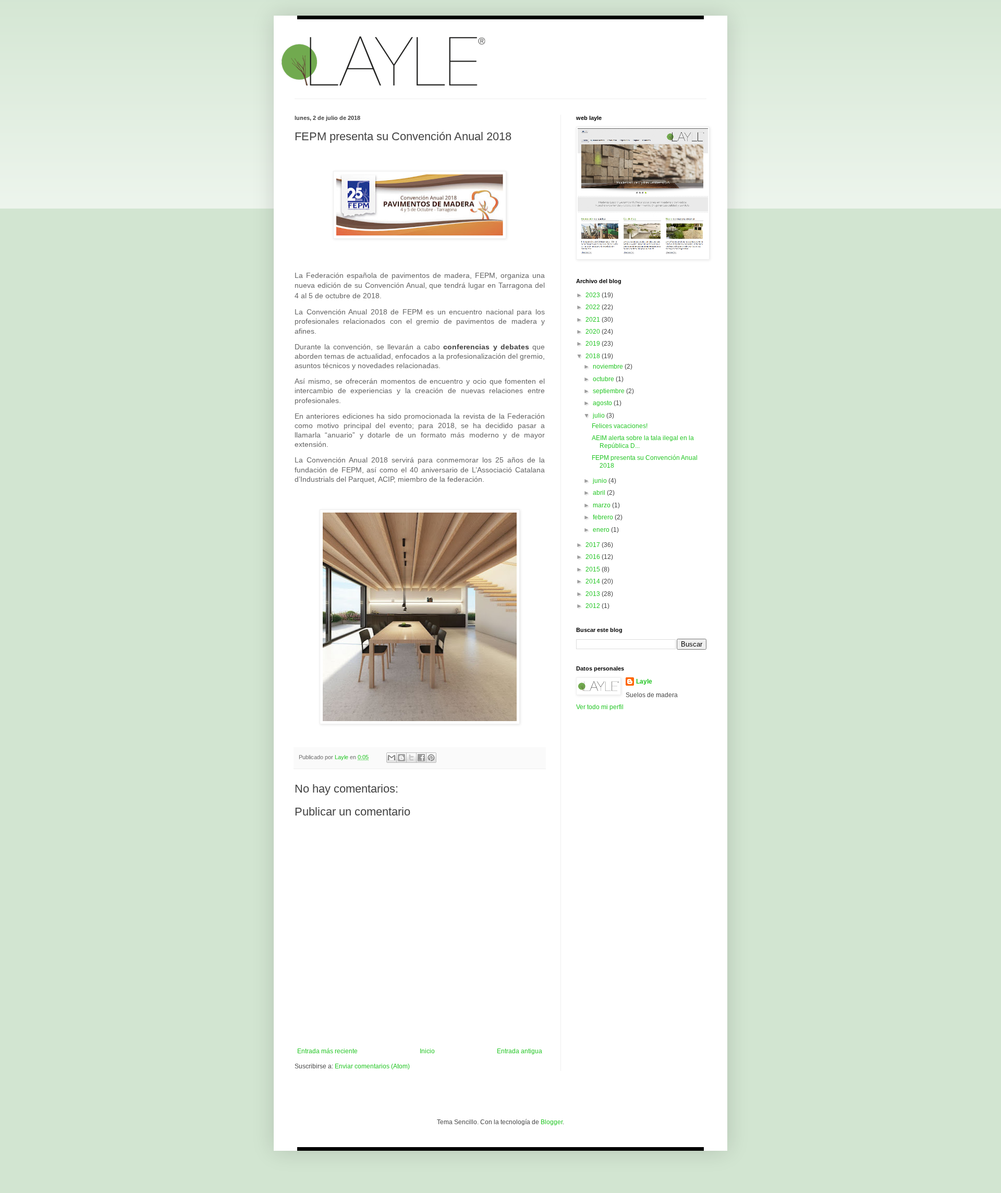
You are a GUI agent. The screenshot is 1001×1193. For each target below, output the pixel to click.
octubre (604, 379)
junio (600, 480)
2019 (593, 343)
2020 (593, 331)
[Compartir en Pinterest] (431, 757)
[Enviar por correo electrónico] (391, 757)
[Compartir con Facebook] (421, 757)
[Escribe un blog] (401, 757)
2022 (593, 307)
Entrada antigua (519, 1051)
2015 (593, 569)
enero (602, 529)
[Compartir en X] (411, 757)
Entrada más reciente (327, 1051)
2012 (593, 606)
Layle (644, 681)
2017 (593, 545)
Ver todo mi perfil (600, 707)
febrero (604, 517)
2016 (593, 557)
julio (599, 415)
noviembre (609, 366)
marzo (602, 505)
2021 (593, 319)
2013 (593, 594)
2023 (593, 295)
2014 (593, 581)
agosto (603, 403)
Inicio (427, 1051)
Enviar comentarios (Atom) (372, 1066)
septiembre (609, 391)
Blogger (552, 1122)
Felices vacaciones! (620, 426)
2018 (593, 356)
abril (600, 492)
